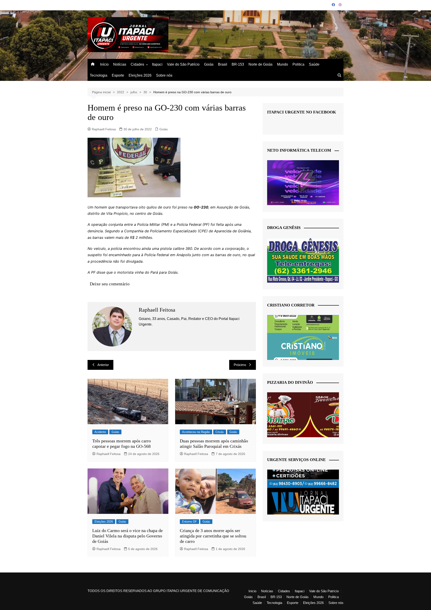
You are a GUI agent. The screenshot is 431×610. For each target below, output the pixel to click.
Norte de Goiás (260, 64)
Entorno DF (189, 521)
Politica (298, 64)
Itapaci (157, 64)
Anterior (103, 365)
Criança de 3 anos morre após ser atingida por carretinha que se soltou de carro (213, 536)
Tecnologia (98, 75)
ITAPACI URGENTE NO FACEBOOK (301, 112)
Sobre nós (164, 75)
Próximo (240, 365)
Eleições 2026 (140, 75)
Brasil (222, 64)
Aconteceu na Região (196, 432)
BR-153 (238, 64)
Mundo (282, 64)
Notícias (119, 64)
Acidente (100, 432)
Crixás (220, 432)
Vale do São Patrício (183, 64)
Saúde (314, 64)
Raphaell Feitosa (104, 129)
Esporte (118, 75)
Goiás (208, 64)
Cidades (137, 64)
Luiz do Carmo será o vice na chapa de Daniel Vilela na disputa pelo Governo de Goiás (127, 536)
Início (104, 64)
